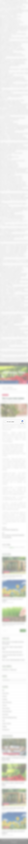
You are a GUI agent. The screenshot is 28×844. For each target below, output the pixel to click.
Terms (23, 423)
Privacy (21, 423)
